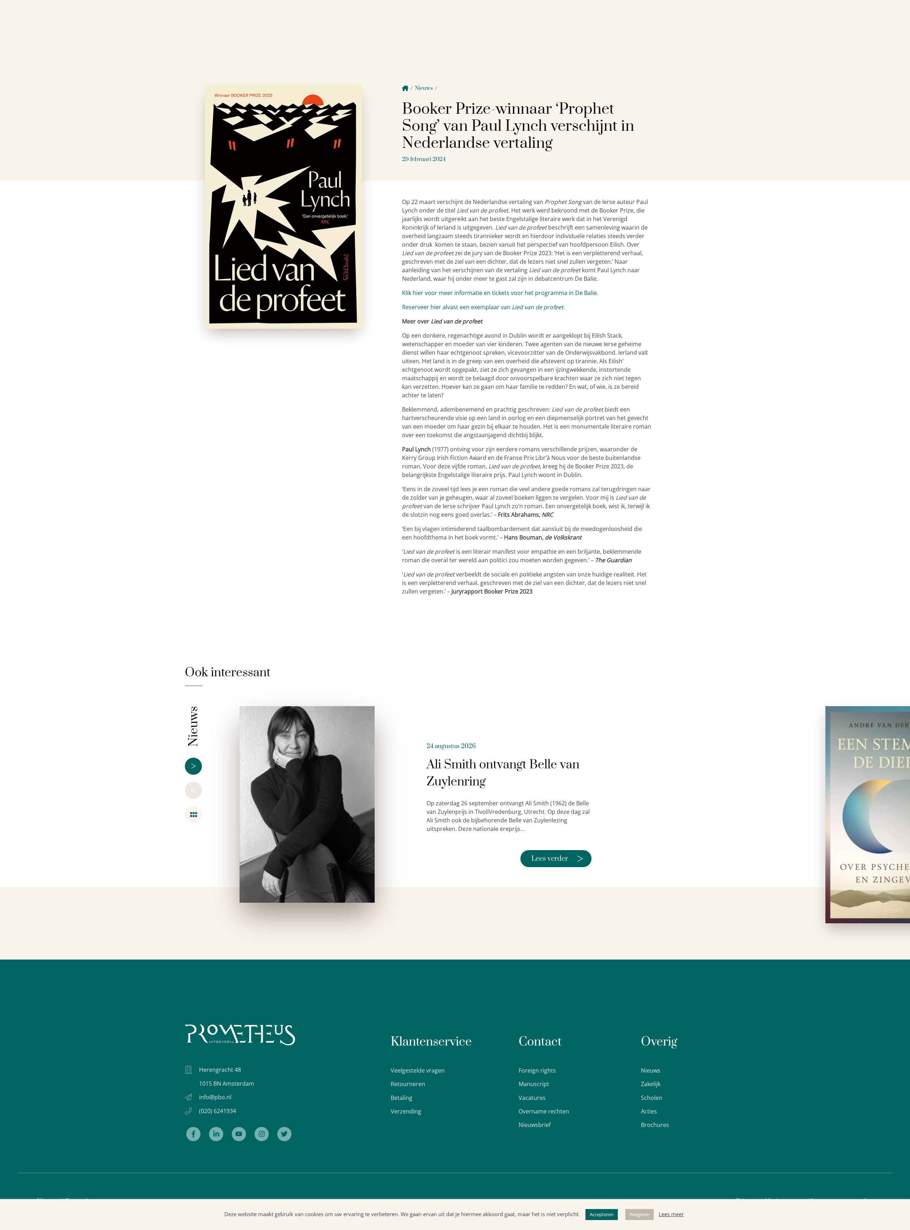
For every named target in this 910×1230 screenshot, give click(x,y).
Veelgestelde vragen (418, 1070)
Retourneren (408, 1084)
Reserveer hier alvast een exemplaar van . (483, 307)
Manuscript (534, 1084)
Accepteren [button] (602, 1214)
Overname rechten (544, 1111)
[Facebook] (193, 1134)
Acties (649, 1111)
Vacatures (532, 1098)
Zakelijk (650, 1084)
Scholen (651, 1098)
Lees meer (671, 1214)
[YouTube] (239, 1134)
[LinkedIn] (216, 1134)
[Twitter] (284, 1134)
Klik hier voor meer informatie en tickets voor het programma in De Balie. (500, 293)
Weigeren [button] (639, 1214)
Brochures (655, 1125)
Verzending (406, 1111)
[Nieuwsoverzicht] (193, 814)
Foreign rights (537, 1070)
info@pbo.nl (215, 1097)
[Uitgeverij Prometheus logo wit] (240, 1034)
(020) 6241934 (217, 1111)
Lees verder (557, 858)
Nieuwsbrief (535, 1125)
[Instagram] (262, 1134)
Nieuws (424, 88)
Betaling (401, 1098)
